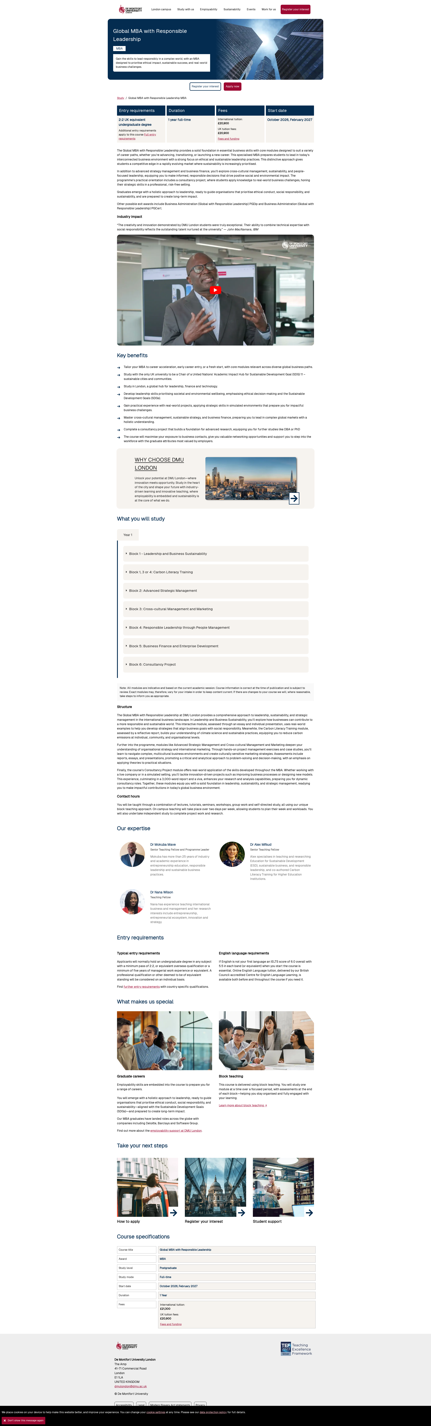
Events (251, 9)
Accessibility (124, 1405)
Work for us (269, 9)
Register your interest (295, 9)
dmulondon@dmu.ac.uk (130, 1386)
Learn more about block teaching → (243, 1105)
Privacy (200, 1405)
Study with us (185, 9)
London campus (161, 9)
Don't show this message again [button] (25, 1420)
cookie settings (155, 1412)
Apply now (232, 86)
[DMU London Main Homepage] (130, 9)
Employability (208, 9)
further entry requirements (142, 986)
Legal (141, 1405)
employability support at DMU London (176, 1130)
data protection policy (213, 1412)
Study (120, 98)
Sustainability (232, 9)
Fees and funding (228, 138)
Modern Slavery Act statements (170, 1405)
